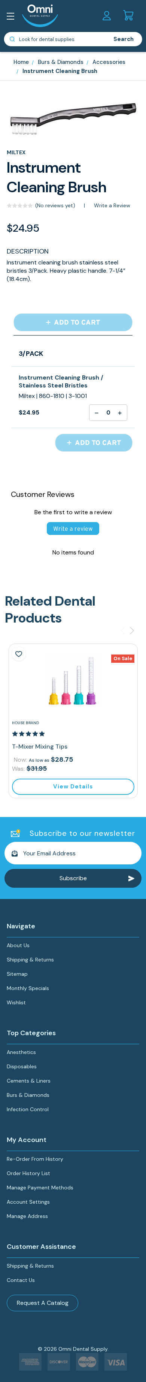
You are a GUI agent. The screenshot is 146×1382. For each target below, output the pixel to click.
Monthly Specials (28, 988)
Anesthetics (21, 1052)
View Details (73, 786)
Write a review (73, 528)
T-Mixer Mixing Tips (39, 746)
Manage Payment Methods (40, 1187)
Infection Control (28, 1109)
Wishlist (16, 1002)
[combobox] (55, 39)
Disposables (22, 1066)
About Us (18, 945)
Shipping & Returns (30, 959)
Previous (122, 630)
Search (123, 39)
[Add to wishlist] (18, 654)
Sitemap (17, 973)
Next (132, 630)
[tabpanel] (73, 721)
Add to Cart (76, 322)
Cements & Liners (29, 1080)
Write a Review (112, 205)
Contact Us (21, 1280)
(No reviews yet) (55, 205)
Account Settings (28, 1201)
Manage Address (27, 1216)
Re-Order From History (35, 1159)
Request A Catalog (43, 1303)
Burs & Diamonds (28, 1095)
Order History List (28, 1173)
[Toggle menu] (12, 18)
